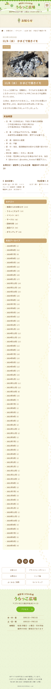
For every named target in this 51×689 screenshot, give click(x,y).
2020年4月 (13, 545)
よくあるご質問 (13, 582)
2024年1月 (14, 379)
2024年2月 (14, 374)
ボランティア (15, 232)
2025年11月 (14, 287)
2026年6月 (14, 258)
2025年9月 (14, 295)
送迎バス (13, 227)
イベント (18, 30)
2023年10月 (14, 391)
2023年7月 (13, 404)
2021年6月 (13, 495)
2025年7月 (14, 304)
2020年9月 (13, 524)
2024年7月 (14, 354)
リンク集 (37, 576)
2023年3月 (13, 420)
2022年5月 (13, 449)
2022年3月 (13, 458)
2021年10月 (14, 479)
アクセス (24, 609)
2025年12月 (14, 283)
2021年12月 (14, 470)
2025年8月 (14, 300)
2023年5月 (13, 412)
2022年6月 (13, 445)
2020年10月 (14, 520)
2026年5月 (14, 262)
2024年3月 (14, 370)
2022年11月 (14, 433)
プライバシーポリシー (37, 570)
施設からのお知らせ (18, 206)
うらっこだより (16, 211)
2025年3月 (14, 320)
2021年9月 (13, 483)
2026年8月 (14, 250)
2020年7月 (13, 533)
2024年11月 (14, 337)
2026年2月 (14, 275)
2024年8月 (14, 349)
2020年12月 (14, 512)
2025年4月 (14, 316)
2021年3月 (13, 503)
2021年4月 (13, 499)
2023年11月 (14, 387)
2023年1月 (13, 424)
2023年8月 (13, 399)
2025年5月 (14, 312)
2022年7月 (13, 441)
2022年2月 (13, 462)
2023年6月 (13, 408)
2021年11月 (14, 474)
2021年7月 (13, 491)
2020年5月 (13, 541)
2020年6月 (13, 537)
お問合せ (13, 576)
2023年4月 (13, 416)
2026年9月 (13, 246)
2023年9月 (14, 395)
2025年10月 (14, 291)
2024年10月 (14, 341)
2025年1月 (14, 329)
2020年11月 (14, 516)
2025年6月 (14, 308)
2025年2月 (14, 325)
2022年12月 (14, 429)
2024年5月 (14, 362)
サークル (13, 219)
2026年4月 (14, 266)
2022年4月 (13, 454)
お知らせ (13, 570)
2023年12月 (14, 383)
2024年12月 (14, 333)
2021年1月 (13, 508)
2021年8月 (13, 487)
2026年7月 (13, 254)
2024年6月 (14, 358)
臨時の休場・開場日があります (30, 628)
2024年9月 (14, 345)
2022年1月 (13, 466)
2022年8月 (13, 437)
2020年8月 (13, 528)
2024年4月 (14, 366)
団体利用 (13, 223)
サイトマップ (37, 582)
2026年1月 (14, 279)
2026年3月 (14, 270)
